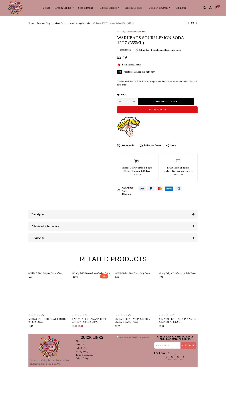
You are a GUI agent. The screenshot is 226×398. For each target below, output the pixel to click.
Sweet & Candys (62, 7)
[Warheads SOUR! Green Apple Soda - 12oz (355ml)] (196, 23)
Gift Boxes (181, 7)
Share (173, 145)
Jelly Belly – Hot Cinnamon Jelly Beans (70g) (177, 320)
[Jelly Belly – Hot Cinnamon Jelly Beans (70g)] (178, 291)
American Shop (43, 23)
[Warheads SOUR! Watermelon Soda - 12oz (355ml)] (188, 23)
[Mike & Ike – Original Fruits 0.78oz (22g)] (47, 291)
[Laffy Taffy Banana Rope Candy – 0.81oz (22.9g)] (91, 291)
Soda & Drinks (85, 7)
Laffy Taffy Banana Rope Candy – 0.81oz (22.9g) (89, 320)
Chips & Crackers (108, 7)
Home (31, 23)
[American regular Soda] (192, 23)
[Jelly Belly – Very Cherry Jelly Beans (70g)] (134, 291)
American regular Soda (79, 23)
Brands (46, 7)
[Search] (204, 8)
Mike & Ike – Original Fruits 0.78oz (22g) (47, 320)
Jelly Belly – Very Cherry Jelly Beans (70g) (132, 320)
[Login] (211, 8)
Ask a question (128, 145)
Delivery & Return (152, 145)
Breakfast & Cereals (158, 7)
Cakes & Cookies (133, 7)
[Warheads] (128, 127)
